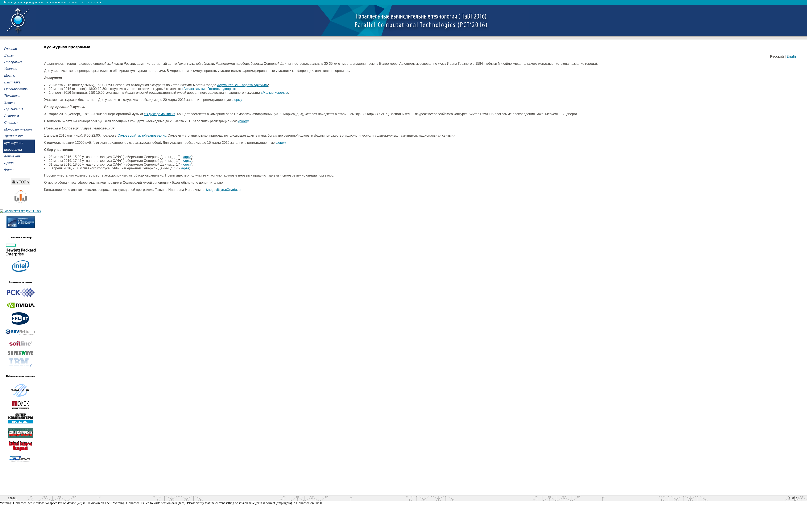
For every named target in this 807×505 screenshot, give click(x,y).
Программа (13, 62)
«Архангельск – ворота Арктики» (242, 85)
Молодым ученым (18, 129)
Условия (10, 69)
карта (187, 157)
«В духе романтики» (159, 114)
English (792, 56)
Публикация (13, 109)
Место (9, 75)
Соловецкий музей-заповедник (141, 135)
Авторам (11, 116)
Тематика (12, 96)
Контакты (12, 156)
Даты (9, 55)
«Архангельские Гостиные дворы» (208, 89)
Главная (10, 48)
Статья (11, 122)
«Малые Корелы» (274, 92)
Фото (8, 169)
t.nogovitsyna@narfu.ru (223, 189)
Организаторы (16, 89)
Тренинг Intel (14, 136)
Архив (8, 163)
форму (237, 100)
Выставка (12, 82)
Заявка (9, 102)
